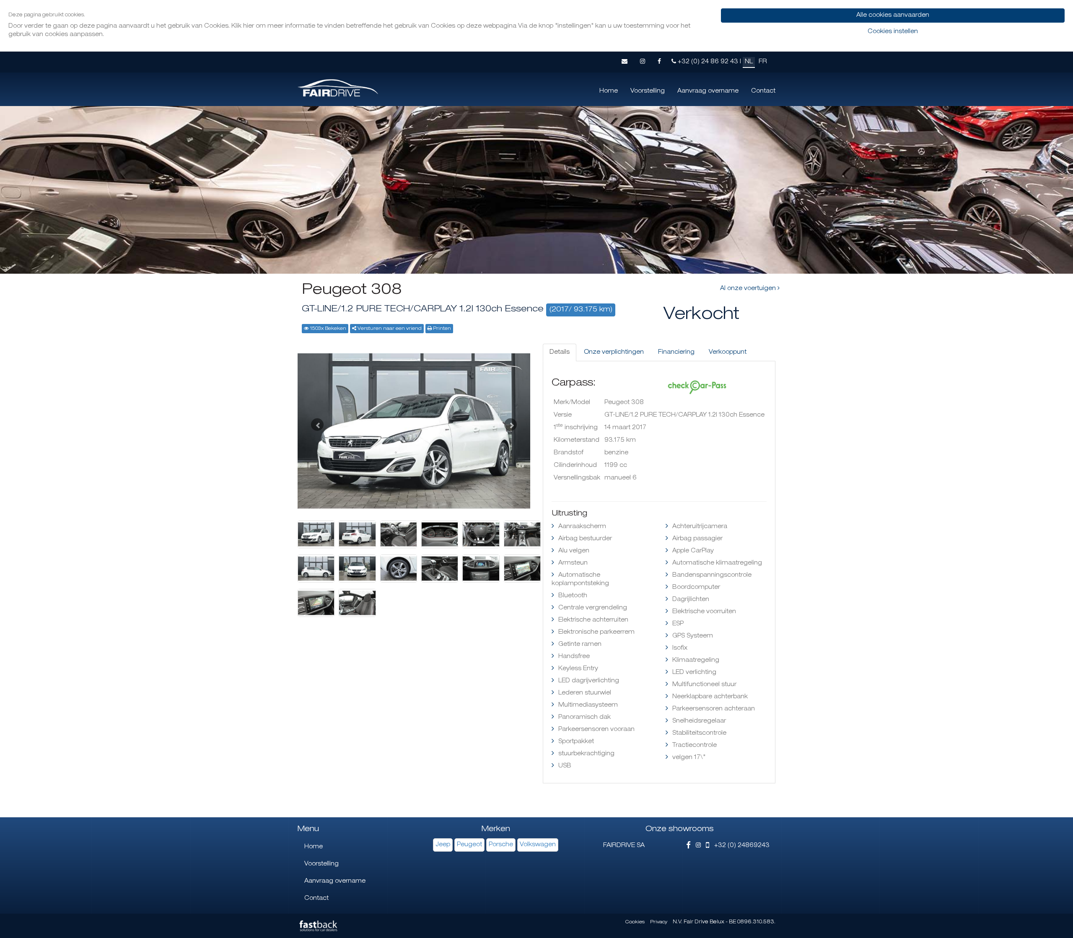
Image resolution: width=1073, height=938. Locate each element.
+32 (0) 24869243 (739, 846)
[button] (315, 422)
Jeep (442, 845)
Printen (442, 328)
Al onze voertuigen (749, 289)
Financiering (676, 352)
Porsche (501, 845)
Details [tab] (559, 352)
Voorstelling (647, 91)
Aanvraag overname (708, 91)
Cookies (635, 922)
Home (608, 91)
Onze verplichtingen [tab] (614, 352)
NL (749, 62)
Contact (763, 91)
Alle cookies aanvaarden (892, 15)
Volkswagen (538, 845)
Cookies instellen (893, 32)
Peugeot (469, 845)
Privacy (658, 922)
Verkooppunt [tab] (727, 352)
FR (763, 62)
